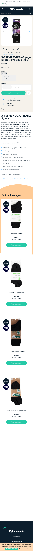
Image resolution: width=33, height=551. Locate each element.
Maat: (6, 77)
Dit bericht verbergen (11, 548)
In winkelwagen (14, 93)
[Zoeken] (30, 13)
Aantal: (3, 83)
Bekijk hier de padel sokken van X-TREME (15, 179)
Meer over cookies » (24, 549)
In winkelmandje (17, 245)
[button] (29, 31)
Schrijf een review (7, 54)
